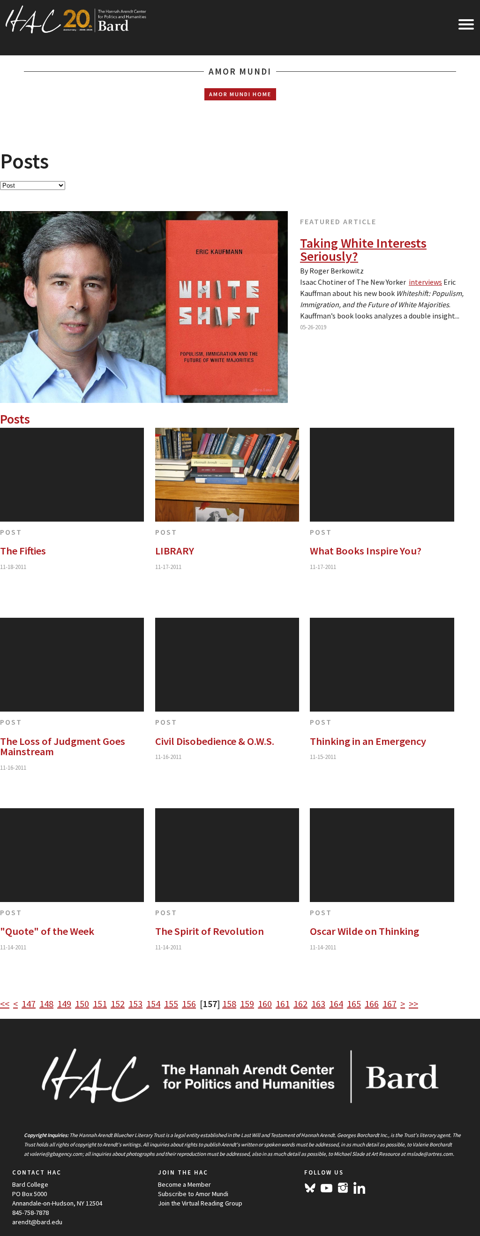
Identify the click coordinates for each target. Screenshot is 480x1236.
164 (336, 1003)
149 (64, 1003)
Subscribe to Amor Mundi (193, 1194)
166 (372, 1003)
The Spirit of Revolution (209, 931)
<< (4, 1003)
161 (283, 1003)
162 (300, 1003)
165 (354, 1003)
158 (229, 1003)
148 (46, 1003)
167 (389, 1003)
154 (153, 1003)
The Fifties (23, 551)
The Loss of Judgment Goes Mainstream (62, 746)
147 (29, 1003)
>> (413, 1003)
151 (100, 1003)
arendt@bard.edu (37, 1222)
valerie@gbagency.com (56, 1154)
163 (318, 1003)
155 (171, 1003)
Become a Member (184, 1184)
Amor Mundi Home (240, 94)
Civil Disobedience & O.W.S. (214, 741)
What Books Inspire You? (365, 551)
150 (82, 1003)
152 (118, 1003)
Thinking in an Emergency (368, 741)
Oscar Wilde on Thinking (364, 931)
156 (189, 1003)
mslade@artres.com (429, 1154)
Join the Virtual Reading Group (200, 1203)
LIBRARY (174, 551)
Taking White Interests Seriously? (363, 250)
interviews (425, 282)
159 (247, 1003)
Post (11, 532)
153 (135, 1003)
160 (265, 1003)
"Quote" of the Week (47, 931)
